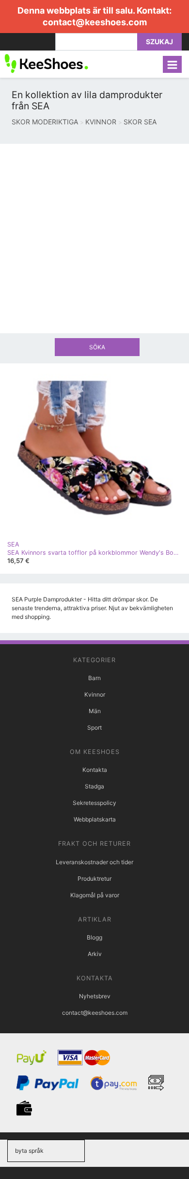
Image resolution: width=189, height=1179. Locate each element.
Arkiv (95, 953)
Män (95, 711)
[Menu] (172, 64)
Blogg (94, 937)
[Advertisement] (94, 238)
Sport (94, 727)
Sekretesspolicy (94, 802)
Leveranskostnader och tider (94, 862)
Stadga (94, 786)
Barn (94, 678)
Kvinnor (94, 694)
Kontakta (94, 769)
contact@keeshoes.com (95, 22)
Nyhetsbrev (94, 996)
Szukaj (159, 41)
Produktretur (94, 878)
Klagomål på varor (94, 895)
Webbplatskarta (95, 819)
